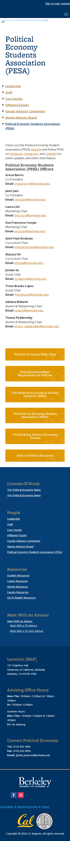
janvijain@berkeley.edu (30, 200)
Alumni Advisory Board (21, 118)
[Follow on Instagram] (21, 795)
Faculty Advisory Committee (25, 111)
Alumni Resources (17, 586)
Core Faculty (14, 530)
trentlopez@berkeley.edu (32, 295)
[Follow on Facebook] (14, 795)
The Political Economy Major (24, 489)
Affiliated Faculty (17, 535)
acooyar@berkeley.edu (30, 231)
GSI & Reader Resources (21, 597)
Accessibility (7, 806)
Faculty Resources (18, 592)
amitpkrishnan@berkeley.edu (34, 247)
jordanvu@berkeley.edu (30, 279)
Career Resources (17, 581)
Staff (10, 524)
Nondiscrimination (27, 806)
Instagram (31, 154)
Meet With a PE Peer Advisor (26, 631)
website (36, 149)
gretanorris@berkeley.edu (32, 184)
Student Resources (18, 575)
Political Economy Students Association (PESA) (32, 126)
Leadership (13, 518)
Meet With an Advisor (19, 621)
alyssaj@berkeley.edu (29, 263)
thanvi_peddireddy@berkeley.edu (37, 326)
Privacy (45, 806)
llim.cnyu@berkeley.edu (30, 215)
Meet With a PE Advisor (23, 625)
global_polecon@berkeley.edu (33, 755)
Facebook (16, 154)
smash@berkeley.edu (29, 310)
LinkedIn (51, 154)
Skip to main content (57, 3)
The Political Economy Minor (24, 495)
